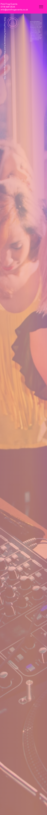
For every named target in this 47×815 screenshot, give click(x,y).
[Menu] (41, 7)
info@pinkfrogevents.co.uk (14, 9)
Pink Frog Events (9, 4)
